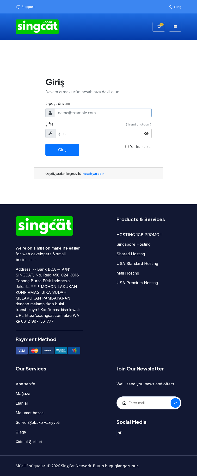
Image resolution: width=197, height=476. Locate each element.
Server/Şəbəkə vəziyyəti (38, 422)
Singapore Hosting (133, 244)
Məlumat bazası (30, 412)
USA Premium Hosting (137, 282)
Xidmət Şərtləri (29, 441)
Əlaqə (21, 432)
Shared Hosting (131, 253)
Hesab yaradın (93, 173)
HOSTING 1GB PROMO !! (139, 234)
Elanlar (22, 403)
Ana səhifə (25, 384)
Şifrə (49, 124)
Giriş (177, 7)
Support (28, 6)
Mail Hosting (128, 273)
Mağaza (23, 393)
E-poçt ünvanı (57, 103)
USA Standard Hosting (137, 263)
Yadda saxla (141, 146)
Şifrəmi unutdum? (139, 124)
